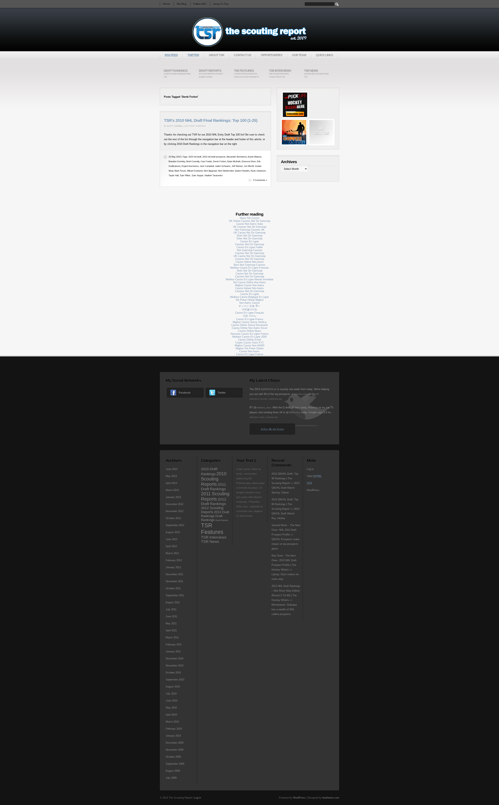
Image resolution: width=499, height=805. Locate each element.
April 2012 (171, 546)
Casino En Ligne (249, 241)
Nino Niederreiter (226, 171)
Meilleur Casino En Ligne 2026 (249, 336)
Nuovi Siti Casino (249, 218)
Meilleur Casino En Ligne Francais (249, 267)
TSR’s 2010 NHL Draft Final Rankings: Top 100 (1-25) (210, 120)
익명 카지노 (249, 315)
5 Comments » (260, 180)
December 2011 (174, 574)
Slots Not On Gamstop (249, 235)
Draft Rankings (177, 73)
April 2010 (171, 714)
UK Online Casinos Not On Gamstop (249, 220)
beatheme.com (330, 797)
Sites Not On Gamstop (249, 238)
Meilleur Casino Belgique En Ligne (249, 296)
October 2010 (173, 672)
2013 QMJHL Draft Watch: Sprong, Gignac (285, 488)
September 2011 (175, 595)
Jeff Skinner (237, 166)
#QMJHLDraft (269, 389)
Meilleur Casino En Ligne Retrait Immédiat (249, 279)
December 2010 (174, 658)
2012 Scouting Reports (212, 510)
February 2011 (174, 644)
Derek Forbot (219, 161)
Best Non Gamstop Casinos (249, 264)
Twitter (222, 392)
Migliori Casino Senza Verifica (249, 322)
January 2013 (173, 497)
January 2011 (173, 651)
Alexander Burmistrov (236, 157)
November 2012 (174, 511)
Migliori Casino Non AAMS (250, 345)
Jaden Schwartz (222, 166)
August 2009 (173, 770)
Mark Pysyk (180, 171)
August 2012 (173, 532)
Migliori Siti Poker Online (250, 348)
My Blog (182, 4)
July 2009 (171, 777)
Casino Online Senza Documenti (249, 325)
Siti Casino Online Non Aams (249, 282)
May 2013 (171, 476)
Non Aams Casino (249, 302)
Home (166, 4)
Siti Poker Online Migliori (250, 299)
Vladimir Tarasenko (213, 175)
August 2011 (173, 602)
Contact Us (242, 55)
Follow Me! (199, 4)
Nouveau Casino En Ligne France (249, 333)
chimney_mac (263, 407)
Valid (314, 476)
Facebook (184, 392)
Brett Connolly (192, 161)
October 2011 (173, 588)
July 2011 (171, 609)
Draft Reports (211, 73)
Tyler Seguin (197, 175)
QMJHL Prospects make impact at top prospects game (285, 544)
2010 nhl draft (194, 157)
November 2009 (174, 749)
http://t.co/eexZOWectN (306, 394)
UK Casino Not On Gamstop (249, 232)
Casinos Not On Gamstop (249, 244)
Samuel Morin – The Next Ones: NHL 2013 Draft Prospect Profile (286, 530)
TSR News (316, 73)
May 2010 (171, 707)
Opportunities (271, 55)
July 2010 (171, 693)
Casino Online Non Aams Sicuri (249, 327)
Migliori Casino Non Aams (249, 285)
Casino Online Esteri (249, 339)
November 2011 (174, 581)
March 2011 (172, 637)
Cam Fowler (206, 161)
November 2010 (174, 665)
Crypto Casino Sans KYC (249, 342)
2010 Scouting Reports (213, 479)
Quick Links (324, 55)
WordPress (313, 490)
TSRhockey (294, 412)
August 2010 (173, 686)
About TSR (216, 55)
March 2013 (172, 490)
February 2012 (174, 560)
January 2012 (173, 567)
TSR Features (246, 73)
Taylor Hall (174, 175)
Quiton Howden (242, 171)
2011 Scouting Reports (215, 496)
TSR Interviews (280, 73)
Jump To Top (220, 4)
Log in (310, 469)
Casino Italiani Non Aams (249, 288)
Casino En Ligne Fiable (249, 247)
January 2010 (173, 735)
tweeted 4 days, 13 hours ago (264, 417)
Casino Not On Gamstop (249, 273)
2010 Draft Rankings (195, 126)
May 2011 (171, 623)
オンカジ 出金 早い (249, 305)
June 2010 (171, 700)
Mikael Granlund (195, 171)
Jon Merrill (249, 166)
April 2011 (171, 630)
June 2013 (171, 469)
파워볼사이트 (249, 309)
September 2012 (175, 525)
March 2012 (172, 553)
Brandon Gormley (177, 161)
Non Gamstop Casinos (249, 250)
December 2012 (174, 504)
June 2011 (171, 616)
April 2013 (171, 483)
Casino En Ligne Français (249, 312)
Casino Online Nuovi (249, 330)
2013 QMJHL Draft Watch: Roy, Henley (285, 513)
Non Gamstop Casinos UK (250, 229)
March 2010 (172, 721)
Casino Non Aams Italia (249, 223)
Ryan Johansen (258, 171)
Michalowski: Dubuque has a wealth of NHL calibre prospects (284, 609)
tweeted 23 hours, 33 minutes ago (266, 399)
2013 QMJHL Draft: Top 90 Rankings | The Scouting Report (285, 478)
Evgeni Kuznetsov (190, 166)
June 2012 (171, 539)
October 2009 (173, 756)
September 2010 (175, 679)
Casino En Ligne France (249, 319)
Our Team (299, 55)
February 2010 (174, 728)
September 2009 (175, 763)
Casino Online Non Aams (249, 261)
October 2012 (173, 518)
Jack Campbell (207, 166)
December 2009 (174, 742)
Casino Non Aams (249, 351)
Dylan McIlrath (234, 161)
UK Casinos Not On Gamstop (249, 226)
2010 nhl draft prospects (214, 157)
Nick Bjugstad (210, 171)
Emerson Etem (249, 161)
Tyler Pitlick (185, 175)
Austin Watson (254, 157)
